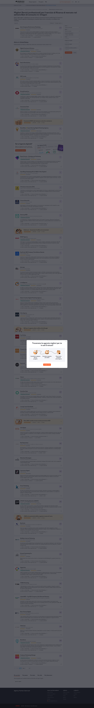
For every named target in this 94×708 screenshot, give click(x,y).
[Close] (66, 341)
